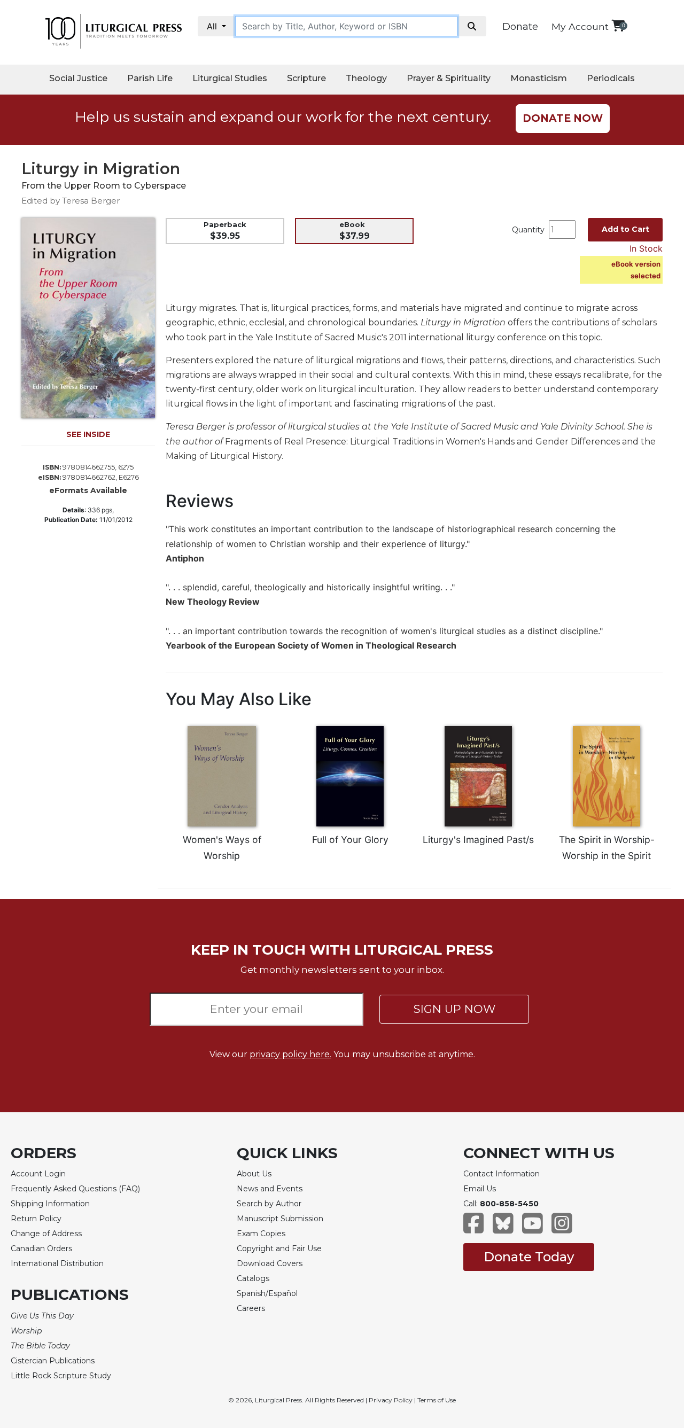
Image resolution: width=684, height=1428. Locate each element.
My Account (580, 26)
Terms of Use (436, 1400)
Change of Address (46, 1233)
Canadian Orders (41, 1248)
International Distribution (57, 1263)
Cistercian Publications (53, 1360)
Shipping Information (50, 1203)
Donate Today (529, 1257)
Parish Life (150, 78)
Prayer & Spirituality (449, 78)
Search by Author (269, 1203)
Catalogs (253, 1278)
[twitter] (503, 1228)
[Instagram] (561, 1228)
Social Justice (78, 78)
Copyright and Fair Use (279, 1248)
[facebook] (473, 1228)
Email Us (479, 1188)
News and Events (269, 1188)
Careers (251, 1308)
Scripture (306, 78)
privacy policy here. (290, 1054)
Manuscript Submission (280, 1218)
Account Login (38, 1174)
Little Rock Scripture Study (61, 1375)
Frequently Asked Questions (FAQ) (75, 1188)
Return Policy (36, 1218)
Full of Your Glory (350, 839)
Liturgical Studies (229, 78)
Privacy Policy (391, 1400)
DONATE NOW (563, 118)
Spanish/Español (267, 1293)
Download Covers (269, 1263)
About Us (254, 1174)
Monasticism (538, 78)
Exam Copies (261, 1233)
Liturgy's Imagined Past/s (478, 839)
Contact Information (501, 1174)
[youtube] (532, 1228)
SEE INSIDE (88, 434)
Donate (520, 27)
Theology (366, 78)
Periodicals (611, 78)
